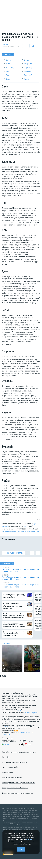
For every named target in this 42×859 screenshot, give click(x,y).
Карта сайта (5, 757)
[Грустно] (31, 544)
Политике (29, 840)
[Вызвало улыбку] (11, 544)
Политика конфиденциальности (12, 777)
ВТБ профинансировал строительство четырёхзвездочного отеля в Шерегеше (13, 606)
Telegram (30, 732)
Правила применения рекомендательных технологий (18, 783)
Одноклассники (6, 734)
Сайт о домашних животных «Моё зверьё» (15, 788)
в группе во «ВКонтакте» (28, 531)
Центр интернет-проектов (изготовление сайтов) (17, 793)
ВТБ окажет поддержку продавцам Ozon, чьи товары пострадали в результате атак (14, 624)
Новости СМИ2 (6, 644)
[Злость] (38, 544)
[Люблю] (18, 544)
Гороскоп (6, 45)
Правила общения (7, 772)
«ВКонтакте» (23, 732)
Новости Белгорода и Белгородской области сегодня (19, 752)
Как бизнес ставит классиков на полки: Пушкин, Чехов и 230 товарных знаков (14, 596)
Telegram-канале (9, 531)
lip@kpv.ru (8, 727)
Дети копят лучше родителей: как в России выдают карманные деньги (14, 633)
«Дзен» (17, 732)
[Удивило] (24, 544)
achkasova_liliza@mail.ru (18, 711)
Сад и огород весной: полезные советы (14, 762)
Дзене (26, 526)
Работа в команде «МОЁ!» (10, 767)
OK (21, 849)
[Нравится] (4, 544)
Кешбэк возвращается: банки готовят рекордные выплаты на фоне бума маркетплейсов (14, 615)
